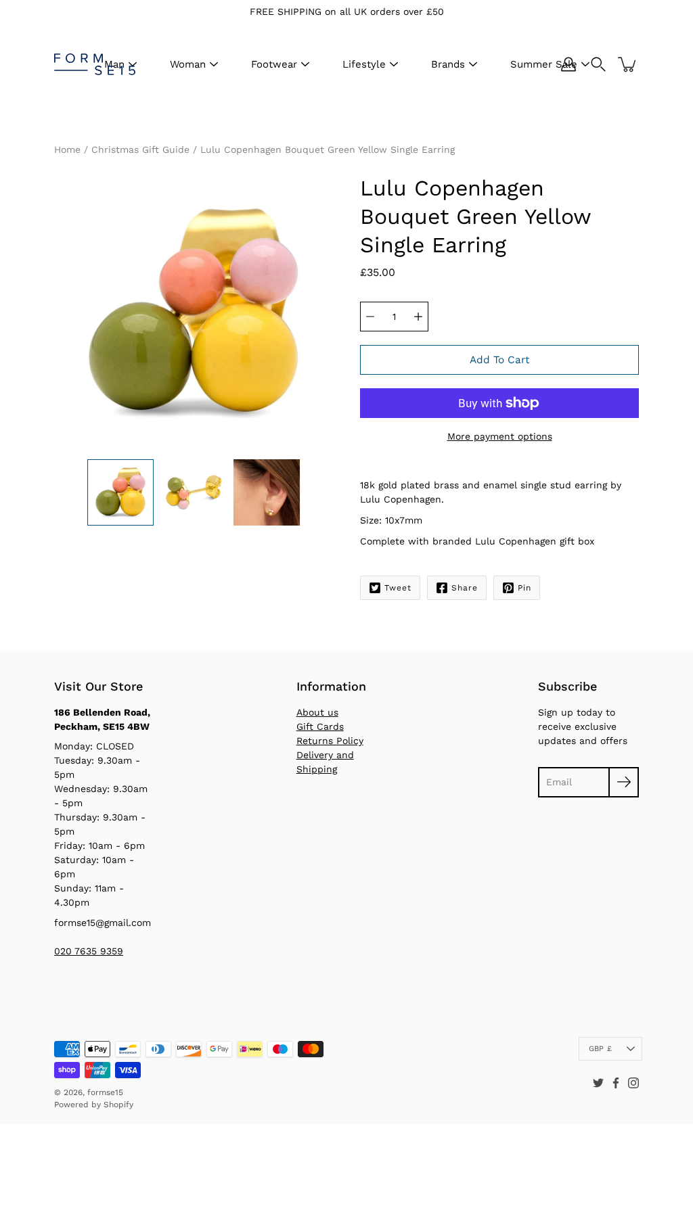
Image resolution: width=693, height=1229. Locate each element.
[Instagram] (633, 1082)
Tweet (397, 588)
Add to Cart (499, 360)
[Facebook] (615, 1082)
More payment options (499, 436)
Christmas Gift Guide (140, 149)
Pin (524, 588)
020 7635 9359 (88, 951)
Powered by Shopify (93, 1104)
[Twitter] (598, 1082)
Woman (188, 64)
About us (317, 712)
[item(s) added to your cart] (628, 64)
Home (67, 149)
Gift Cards (320, 726)
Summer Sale (543, 64)
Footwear (274, 64)
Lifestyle (364, 64)
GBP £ (600, 1048)
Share (464, 588)
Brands (448, 64)
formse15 (105, 1092)
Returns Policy (329, 740)
